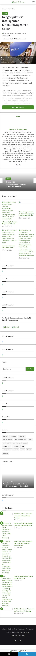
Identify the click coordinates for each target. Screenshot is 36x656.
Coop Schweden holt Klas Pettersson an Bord (16, 185)
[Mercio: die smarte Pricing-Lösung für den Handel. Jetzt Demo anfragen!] (18, 297)
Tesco (16, 450)
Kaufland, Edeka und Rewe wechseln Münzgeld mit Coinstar (23, 516)
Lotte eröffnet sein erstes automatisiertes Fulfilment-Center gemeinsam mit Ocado (26, 253)
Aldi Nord (5, 436)
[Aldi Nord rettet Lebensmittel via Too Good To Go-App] (7, 611)
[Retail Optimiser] (18, 2)
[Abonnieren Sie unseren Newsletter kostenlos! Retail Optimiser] (18, 422)
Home (9, 632)
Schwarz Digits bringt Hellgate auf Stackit (9, 223)
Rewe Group (6, 446)
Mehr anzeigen (17, 107)
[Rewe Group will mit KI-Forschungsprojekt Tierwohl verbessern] (26, 205)
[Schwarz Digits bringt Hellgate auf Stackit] (9, 210)
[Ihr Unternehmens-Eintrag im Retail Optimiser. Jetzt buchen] (18, 396)
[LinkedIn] (19, 165)
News (13, 9)
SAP (23, 446)
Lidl (8, 443)
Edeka (30, 439)
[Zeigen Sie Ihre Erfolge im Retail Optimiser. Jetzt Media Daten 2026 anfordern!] (18, 500)
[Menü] (33, 3)
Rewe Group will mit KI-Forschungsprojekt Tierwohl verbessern (26, 214)
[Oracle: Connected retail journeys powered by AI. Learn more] (18, 355)
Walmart (5, 453)
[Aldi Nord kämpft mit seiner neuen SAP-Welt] (7, 591)
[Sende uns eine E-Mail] (9, 36)
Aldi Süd (13, 436)
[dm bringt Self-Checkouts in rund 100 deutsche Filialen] (7, 530)
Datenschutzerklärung (18, 635)
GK (3, 443)
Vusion (29, 450)
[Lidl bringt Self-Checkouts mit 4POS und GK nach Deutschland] (7, 557)
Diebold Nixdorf (7, 439)
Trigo (22, 450)
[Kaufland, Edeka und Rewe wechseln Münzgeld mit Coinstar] (7, 516)
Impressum (15, 632)
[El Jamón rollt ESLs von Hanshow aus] (9, 236)
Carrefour (22, 436)
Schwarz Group (7, 450)
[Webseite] (16, 165)
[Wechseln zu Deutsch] (22, 651)
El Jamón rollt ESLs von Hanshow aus (8, 247)
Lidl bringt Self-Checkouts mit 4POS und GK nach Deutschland (23, 543)
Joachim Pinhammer (18, 129)
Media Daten (24, 632)
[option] (18, 180)
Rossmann (16, 446)
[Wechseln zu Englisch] (13, 651)
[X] (15, 640)
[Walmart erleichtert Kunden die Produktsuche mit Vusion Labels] (18, 477)
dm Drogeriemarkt (20, 439)
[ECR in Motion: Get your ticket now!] (18, 271)
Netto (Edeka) (16, 443)
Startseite (6, 9)
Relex (24, 443)
